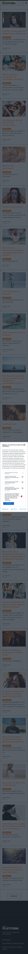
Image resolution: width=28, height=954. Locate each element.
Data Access (14, 509)
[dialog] (14, 477)
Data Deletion (5, 509)
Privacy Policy (22, 509)
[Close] (24, 445)
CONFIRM (8, 503)
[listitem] (14, 473)
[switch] (22, 477)
